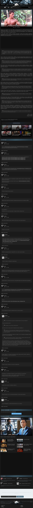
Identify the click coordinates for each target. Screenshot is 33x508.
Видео (7, 4)
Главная (3, 119)
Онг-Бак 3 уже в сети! (9, 478)
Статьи (31, 4)
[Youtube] (5, 7)
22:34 (8, 267)
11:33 (8, 197)
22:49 (8, 316)
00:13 (8, 226)
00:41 (8, 206)
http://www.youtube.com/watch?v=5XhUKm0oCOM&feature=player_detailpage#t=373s (13, 157)
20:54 (8, 277)
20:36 (8, 307)
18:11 (8, 391)
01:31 (8, 165)
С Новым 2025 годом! (25, 478)
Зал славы (11, 4)
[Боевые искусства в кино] (16, 5)
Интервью (26, 4)
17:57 (8, 400)
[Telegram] (8, 7)
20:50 (8, 286)
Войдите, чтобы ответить (4, 150)
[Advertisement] (16, 43)
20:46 (8, 296)
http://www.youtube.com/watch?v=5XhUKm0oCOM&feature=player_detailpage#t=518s (13, 159)
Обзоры (21, 4)
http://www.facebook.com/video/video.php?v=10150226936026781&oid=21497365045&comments (18, 168)
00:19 (8, 235)
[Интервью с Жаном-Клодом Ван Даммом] (16, 18)
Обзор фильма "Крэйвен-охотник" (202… (26, 483)
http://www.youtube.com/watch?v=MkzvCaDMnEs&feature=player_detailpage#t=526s (13, 301)
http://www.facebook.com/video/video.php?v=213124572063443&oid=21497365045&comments (18, 289)
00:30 (8, 217)
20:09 (8, 361)
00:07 (8, 258)
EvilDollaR (18, 27)
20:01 (8, 370)
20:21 (8, 351)
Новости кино (3, 4)
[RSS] (11, 7)
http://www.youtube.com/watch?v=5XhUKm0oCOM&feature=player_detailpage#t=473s (13, 158)
